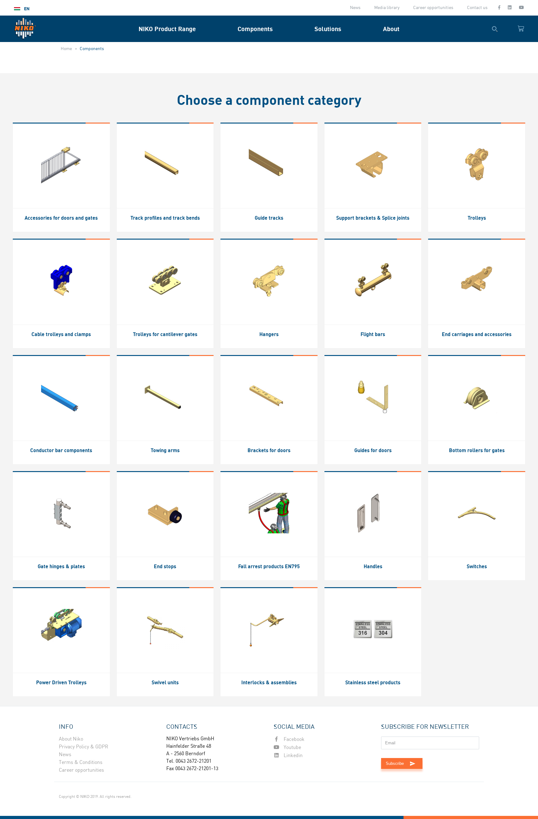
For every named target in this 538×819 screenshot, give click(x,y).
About (391, 29)
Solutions (327, 29)
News (355, 8)
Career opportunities (433, 8)
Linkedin (292, 755)
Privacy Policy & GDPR (83, 747)
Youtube (291, 747)
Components (255, 29)
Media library (386, 8)
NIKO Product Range (167, 29)
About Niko (71, 739)
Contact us (477, 8)
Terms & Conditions (80, 762)
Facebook (293, 739)
